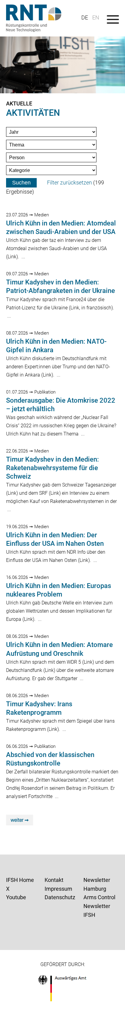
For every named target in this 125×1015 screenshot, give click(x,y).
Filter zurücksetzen (69, 182)
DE (84, 17)
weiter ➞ (20, 820)
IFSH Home (20, 880)
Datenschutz (60, 897)
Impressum (58, 889)
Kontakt (54, 880)
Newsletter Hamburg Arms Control (99, 889)
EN (95, 17)
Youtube (16, 897)
